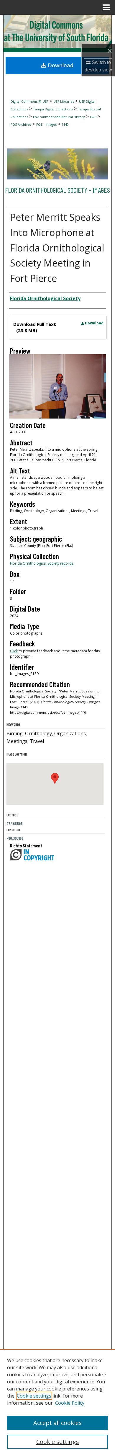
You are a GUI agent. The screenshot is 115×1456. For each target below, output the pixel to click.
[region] (57, 1402)
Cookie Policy (69, 1403)
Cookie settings (34, 1396)
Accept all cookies (57, 1423)
